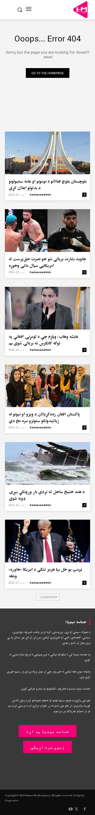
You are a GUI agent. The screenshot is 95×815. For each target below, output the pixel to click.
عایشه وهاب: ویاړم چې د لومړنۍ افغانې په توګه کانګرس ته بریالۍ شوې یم (43, 340)
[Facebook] (85, 809)
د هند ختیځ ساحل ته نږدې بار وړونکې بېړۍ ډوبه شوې (47, 495)
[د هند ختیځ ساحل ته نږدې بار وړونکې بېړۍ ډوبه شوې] (47, 463)
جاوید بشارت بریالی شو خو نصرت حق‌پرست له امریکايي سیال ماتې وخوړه (47, 262)
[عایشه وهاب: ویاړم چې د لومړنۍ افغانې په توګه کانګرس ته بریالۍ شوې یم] (47, 308)
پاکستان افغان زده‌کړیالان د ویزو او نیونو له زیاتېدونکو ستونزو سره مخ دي (44, 418)
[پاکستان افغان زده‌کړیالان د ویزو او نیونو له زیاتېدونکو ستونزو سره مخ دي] (47, 385)
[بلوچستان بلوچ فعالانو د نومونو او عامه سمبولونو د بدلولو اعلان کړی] (47, 153)
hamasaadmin (40, 194)
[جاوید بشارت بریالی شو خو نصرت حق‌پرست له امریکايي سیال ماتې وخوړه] (47, 230)
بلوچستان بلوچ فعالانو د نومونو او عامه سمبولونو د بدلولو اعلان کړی (47, 185)
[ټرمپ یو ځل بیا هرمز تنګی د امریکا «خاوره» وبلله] (47, 541)
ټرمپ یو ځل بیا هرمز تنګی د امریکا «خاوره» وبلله (45, 573)
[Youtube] (71, 809)
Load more (49, 597)
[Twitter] (76, 809)
